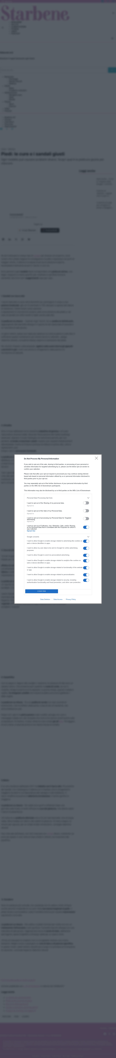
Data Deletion (45, 599)
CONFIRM (41, 591)
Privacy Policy (71, 599)
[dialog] (58, 529)
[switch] (86, 502)
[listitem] (58, 498)
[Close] (97, 459)
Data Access (58, 599)
